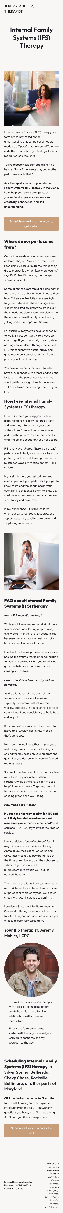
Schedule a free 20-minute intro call (31, 1130)
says (6, 275)
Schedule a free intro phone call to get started (31, 224)
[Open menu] (53, 7)
